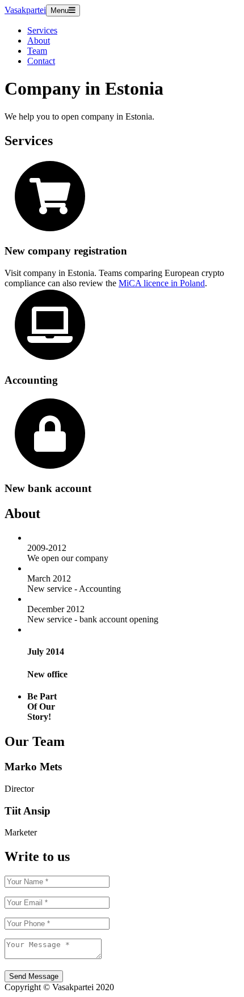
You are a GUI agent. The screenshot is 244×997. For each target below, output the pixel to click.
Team (37, 51)
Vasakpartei (25, 10)
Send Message (33, 976)
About (38, 40)
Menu (60, 10)
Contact (41, 61)
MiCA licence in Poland (162, 283)
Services (42, 30)
